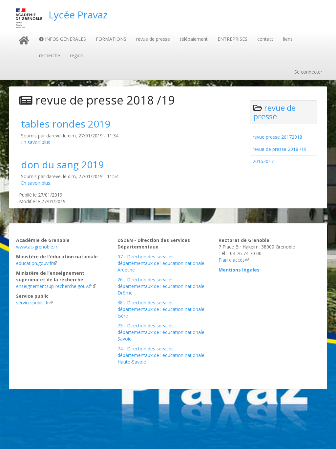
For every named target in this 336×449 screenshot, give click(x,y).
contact (265, 39)
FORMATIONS (111, 39)
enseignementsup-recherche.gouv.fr (54, 286)
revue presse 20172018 (277, 137)
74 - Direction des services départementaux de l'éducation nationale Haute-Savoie (160, 355)
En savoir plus (35, 142)
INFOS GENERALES (65, 39)
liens (288, 39)
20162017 (263, 161)
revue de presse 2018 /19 (279, 149)
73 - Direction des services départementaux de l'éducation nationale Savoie (160, 332)
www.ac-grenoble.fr (36, 247)
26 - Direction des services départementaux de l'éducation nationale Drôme (160, 286)
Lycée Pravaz (78, 14)
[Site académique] (29, 18)
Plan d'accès (232, 260)
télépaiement (194, 39)
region (76, 55)
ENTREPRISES (232, 39)
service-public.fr (32, 302)
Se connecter (308, 72)
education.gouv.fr (34, 263)
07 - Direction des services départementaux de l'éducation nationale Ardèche (160, 263)
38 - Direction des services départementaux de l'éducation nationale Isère (160, 309)
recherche (49, 55)
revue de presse (153, 39)
